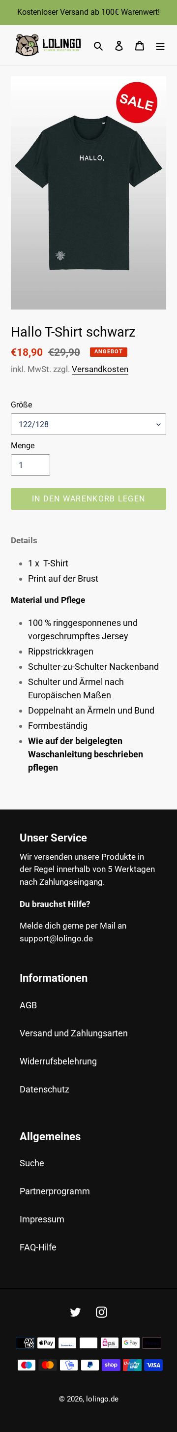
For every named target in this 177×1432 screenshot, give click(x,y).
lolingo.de (102, 1399)
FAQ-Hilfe (38, 1247)
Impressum (42, 1219)
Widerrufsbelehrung (58, 1061)
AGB (28, 1005)
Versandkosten (100, 369)
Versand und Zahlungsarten (74, 1033)
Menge (22, 445)
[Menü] (160, 45)
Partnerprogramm (55, 1191)
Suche (32, 1163)
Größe (21, 404)
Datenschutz (44, 1089)
